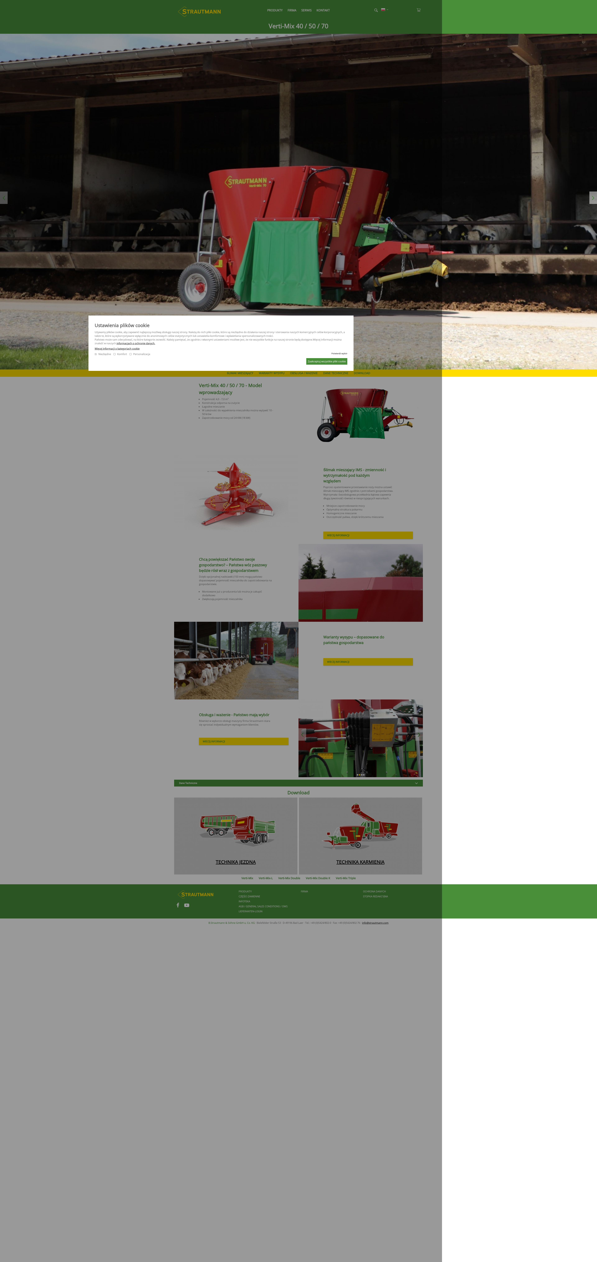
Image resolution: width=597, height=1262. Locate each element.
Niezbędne (104, 354)
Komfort (122, 354)
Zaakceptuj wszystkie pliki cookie (327, 361)
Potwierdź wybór (339, 353)
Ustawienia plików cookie (122, 325)
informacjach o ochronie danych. (136, 343)
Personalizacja (141, 354)
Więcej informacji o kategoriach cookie (117, 348)
